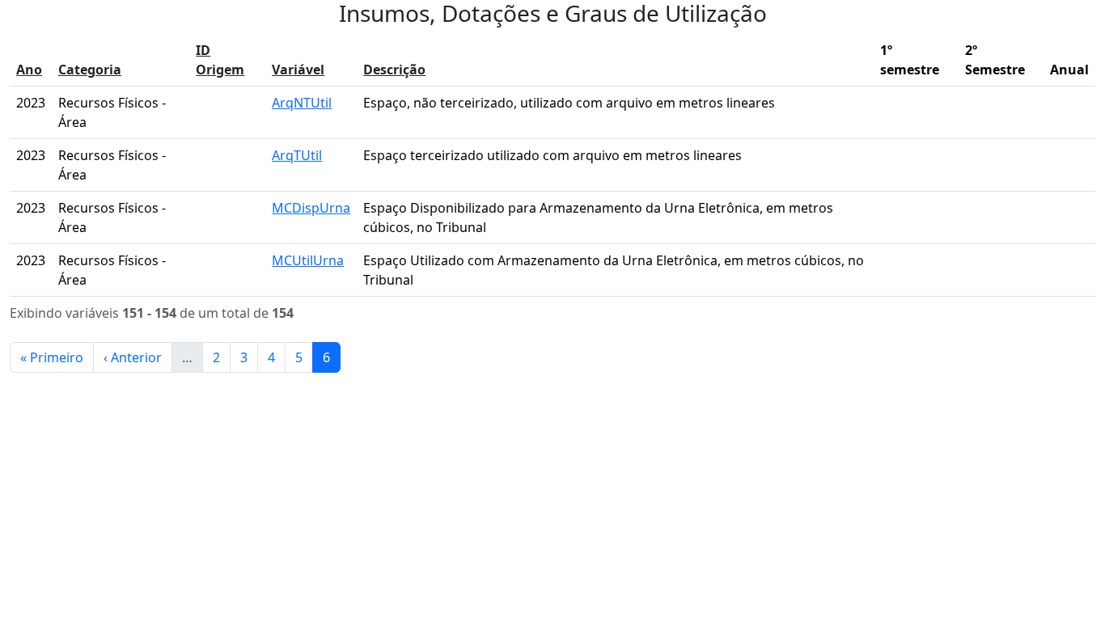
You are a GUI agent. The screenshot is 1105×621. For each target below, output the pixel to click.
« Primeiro (51, 357)
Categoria (89, 69)
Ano (29, 69)
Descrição (394, 69)
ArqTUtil (297, 155)
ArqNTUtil (302, 103)
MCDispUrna (311, 208)
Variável (298, 69)
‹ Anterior (133, 357)
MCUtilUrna (308, 260)
